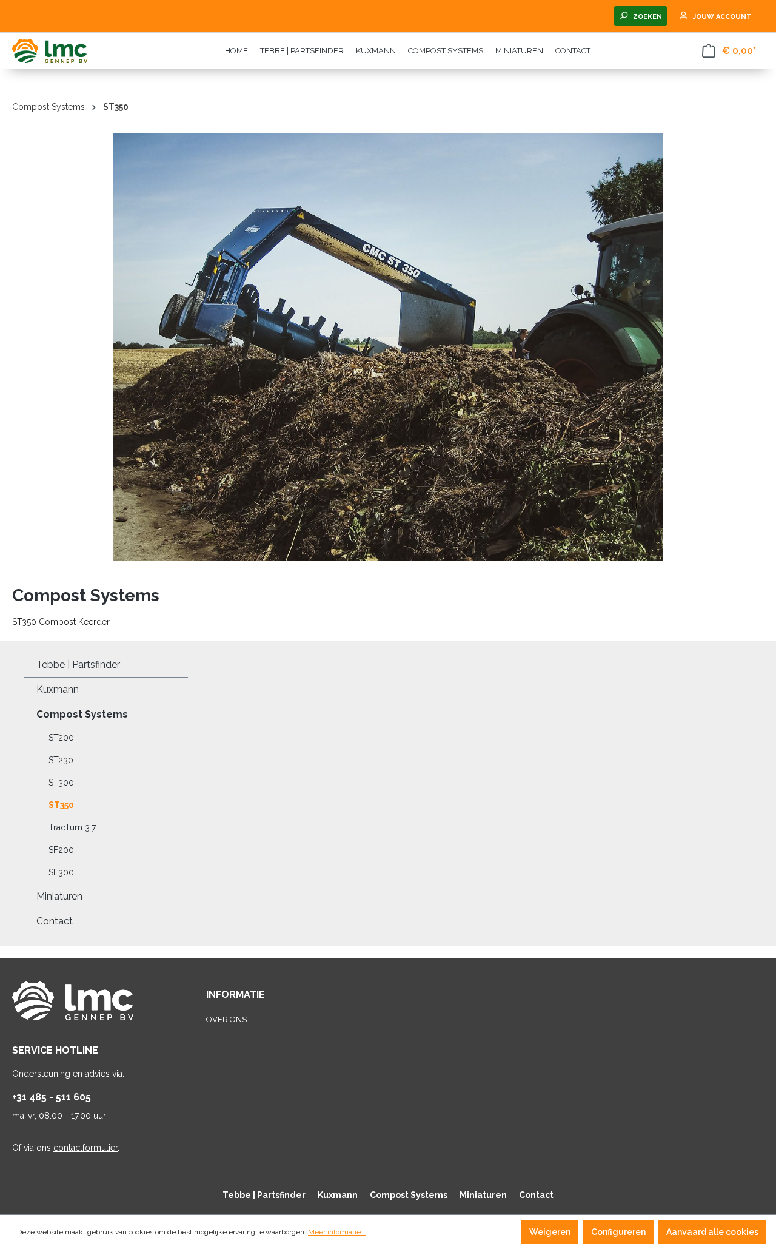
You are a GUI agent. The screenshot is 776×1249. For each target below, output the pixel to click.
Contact (54, 921)
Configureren (618, 1232)
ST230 (60, 760)
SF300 (61, 872)
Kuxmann (57, 689)
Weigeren (549, 1232)
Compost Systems (82, 714)
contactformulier (85, 1148)
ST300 (61, 782)
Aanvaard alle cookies (712, 1232)
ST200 (61, 737)
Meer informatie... (337, 1232)
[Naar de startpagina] (72, 51)
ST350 (61, 805)
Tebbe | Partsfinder (78, 664)
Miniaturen (59, 896)
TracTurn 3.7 (72, 827)
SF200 (61, 850)
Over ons (226, 1019)
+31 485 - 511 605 (51, 1097)
